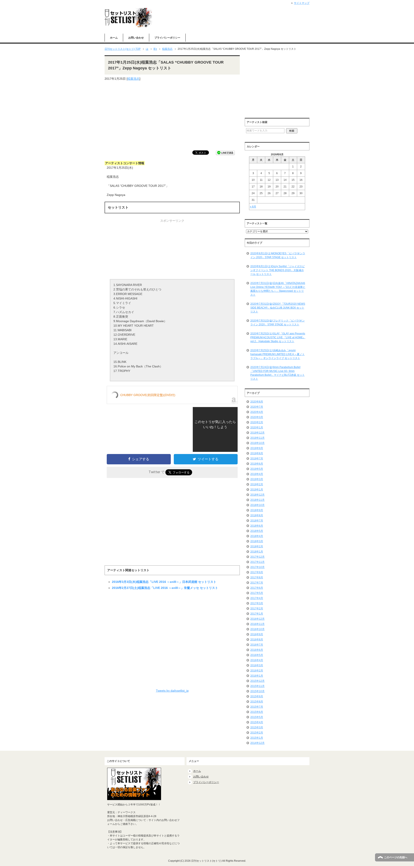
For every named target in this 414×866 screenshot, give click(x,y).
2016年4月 (256, 660)
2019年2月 (256, 484)
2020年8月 (256, 401)
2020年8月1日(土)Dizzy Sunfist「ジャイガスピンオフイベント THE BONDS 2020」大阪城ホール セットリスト (277, 270)
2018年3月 (256, 541)
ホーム (114, 37)
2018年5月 (256, 530)
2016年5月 (256, 655)
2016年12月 (257, 618)
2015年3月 (256, 727)
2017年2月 (256, 608)
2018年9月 (256, 510)
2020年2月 (256, 422)
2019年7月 (256, 458)
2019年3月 (256, 479)
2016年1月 (256, 675)
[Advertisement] (172, 116)
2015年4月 (256, 722)
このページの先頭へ (395, 857)
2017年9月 (256, 572)
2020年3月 (256, 417)
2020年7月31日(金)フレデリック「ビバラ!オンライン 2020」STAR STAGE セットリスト (277, 322)
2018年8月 (256, 515)
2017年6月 (256, 587)
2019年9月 (256, 448)
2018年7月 (256, 520)
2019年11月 (257, 437)
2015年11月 (257, 686)
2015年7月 (256, 706)
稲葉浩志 (133, 78)
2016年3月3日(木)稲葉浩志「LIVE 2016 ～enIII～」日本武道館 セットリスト (164, 582)
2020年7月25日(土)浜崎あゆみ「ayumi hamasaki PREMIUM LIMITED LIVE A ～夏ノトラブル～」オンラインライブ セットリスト (277, 354)
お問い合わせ (136, 37)
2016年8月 (256, 639)
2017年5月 (256, 592)
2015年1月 (256, 737)
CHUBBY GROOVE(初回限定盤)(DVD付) (147, 395)
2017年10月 (257, 567)
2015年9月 (256, 696)
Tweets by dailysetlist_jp (172, 690)
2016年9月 (256, 634)
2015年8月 (256, 701)
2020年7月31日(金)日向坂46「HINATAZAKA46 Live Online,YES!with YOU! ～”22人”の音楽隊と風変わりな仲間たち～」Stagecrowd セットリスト (277, 289)
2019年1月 (256, 489)
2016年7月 (256, 644)
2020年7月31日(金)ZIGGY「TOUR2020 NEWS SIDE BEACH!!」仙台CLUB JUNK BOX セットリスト (277, 307)
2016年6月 (256, 649)
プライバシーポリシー (167, 37)
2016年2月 (256, 670)
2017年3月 (256, 603)
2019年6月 (256, 463)
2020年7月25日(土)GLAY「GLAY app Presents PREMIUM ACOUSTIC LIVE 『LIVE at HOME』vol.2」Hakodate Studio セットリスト (277, 337)
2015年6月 (256, 711)
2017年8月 (256, 577)
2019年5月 (256, 468)
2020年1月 (256, 427)
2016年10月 (257, 629)
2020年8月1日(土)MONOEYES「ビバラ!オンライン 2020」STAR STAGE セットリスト (277, 255)
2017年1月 (256, 613)
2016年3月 (256, 665)
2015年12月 (257, 680)
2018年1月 (256, 551)
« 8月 (253, 206)
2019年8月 (256, 453)
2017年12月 (257, 556)
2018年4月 (256, 536)
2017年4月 (256, 598)
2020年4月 (256, 411)
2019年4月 (256, 474)
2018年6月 (256, 525)
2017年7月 (256, 582)
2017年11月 (257, 561)
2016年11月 (257, 624)
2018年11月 (257, 499)
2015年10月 (257, 691)
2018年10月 (257, 505)
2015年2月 (256, 732)
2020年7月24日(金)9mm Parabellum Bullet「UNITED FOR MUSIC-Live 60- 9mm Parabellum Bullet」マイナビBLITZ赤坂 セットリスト (277, 373)
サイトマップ (301, 3)
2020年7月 (256, 406)
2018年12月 (257, 494)
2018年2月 (256, 546)
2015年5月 (256, 717)
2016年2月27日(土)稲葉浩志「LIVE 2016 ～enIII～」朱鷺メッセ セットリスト (165, 588)
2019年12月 (257, 432)
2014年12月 (257, 742)
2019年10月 (257, 443)
